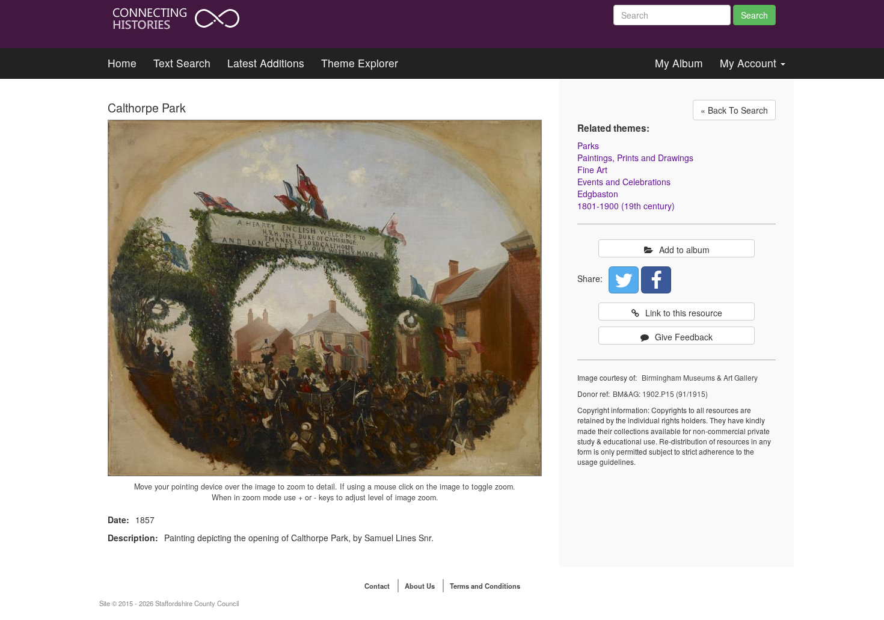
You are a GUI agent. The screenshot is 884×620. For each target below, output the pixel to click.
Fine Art (592, 170)
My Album (679, 62)
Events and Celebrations (624, 182)
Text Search (181, 62)
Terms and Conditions (485, 586)
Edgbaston (597, 194)
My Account (749, 62)
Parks (588, 146)
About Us (420, 586)
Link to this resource (683, 313)
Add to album (684, 250)
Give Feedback (684, 337)
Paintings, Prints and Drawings (635, 158)
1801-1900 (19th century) (626, 206)
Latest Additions (265, 62)
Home (122, 62)
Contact (377, 586)
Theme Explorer (359, 62)
